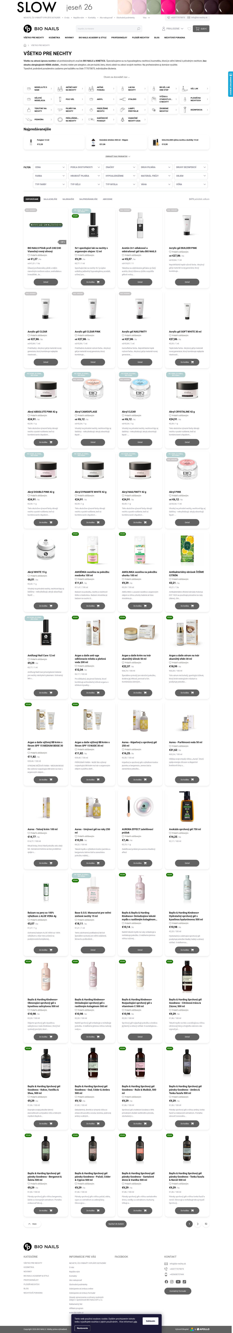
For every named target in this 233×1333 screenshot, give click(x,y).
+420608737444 (177, 1274)
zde (135, 1321)
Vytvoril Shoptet (182, 1329)
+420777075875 (177, 1269)
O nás (66, 18)
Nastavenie (82, 1328)
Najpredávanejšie (88, 199)
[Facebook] (166, 1281)
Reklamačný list (75, 1304)
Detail (45, 282)
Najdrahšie (68, 199)
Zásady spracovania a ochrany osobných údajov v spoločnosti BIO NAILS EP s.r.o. (86, 1298)
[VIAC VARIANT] (140, 226)
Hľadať (139, 29)
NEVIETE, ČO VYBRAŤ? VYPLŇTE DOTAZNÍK (42, 18)
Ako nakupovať (106, 18)
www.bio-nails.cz (76, 1313)
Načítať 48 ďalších (116, 1224)
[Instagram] (172, 1281)
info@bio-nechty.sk (178, 1264)
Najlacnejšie (50, 199)
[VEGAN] (93, 550)
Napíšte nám (78, 18)
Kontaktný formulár (178, 1291)
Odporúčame (32, 199)
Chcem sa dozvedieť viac (115, 77)
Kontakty (92, 18)
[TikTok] (184, 1281)
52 (206, 1224)
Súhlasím (150, 1321)
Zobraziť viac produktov (116, 156)
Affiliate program (76, 1308)
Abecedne (107, 199)
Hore (34, 1224)
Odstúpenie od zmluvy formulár (82, 1293)
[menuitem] (35, 38)
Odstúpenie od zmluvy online (81, 1289)
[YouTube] (178, 1281)
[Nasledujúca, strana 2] (197, 1224)
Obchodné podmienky (125, 18)
